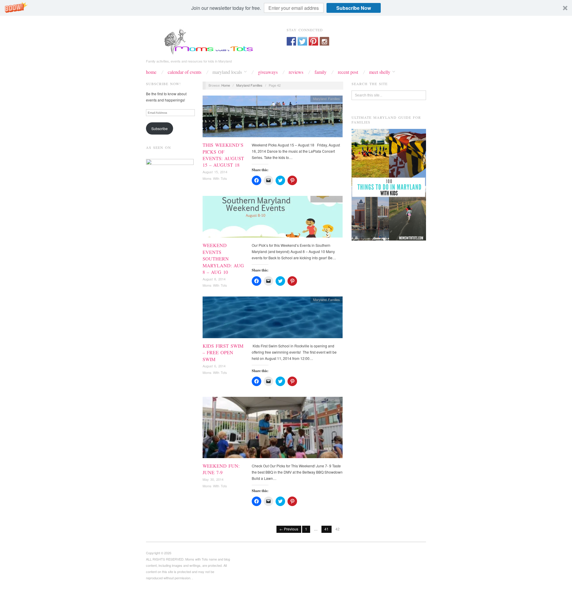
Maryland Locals (227, 72)
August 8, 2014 (214, 279)
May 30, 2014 (213, 479)
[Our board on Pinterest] (313, 41)
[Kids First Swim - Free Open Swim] (273, 318)
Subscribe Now (353, 7)
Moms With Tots (215, 178)
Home (151, 72)
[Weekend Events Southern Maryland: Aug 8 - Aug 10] (273, 218)
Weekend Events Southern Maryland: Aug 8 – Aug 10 (223, 258)
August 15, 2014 (215, 171)
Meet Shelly (379, 72)
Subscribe (159, 128)
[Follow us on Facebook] (291, 41)
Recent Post (348, 72)
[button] (286, 8)
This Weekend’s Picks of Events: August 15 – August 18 (223, 155)
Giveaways (268, 72)
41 (326, 528)
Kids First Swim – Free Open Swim (223, 352)
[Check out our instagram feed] (324, 41)
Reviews (296, 72)
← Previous (288, 528)
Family (321, 72)
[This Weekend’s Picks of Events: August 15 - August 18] (273, 118)
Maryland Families (249, 85)
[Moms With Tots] (205, 41)
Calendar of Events (184, 72)
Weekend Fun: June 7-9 (221, 469)
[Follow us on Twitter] (302, 41)
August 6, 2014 (214, 365)
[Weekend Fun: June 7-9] (273, 429)
